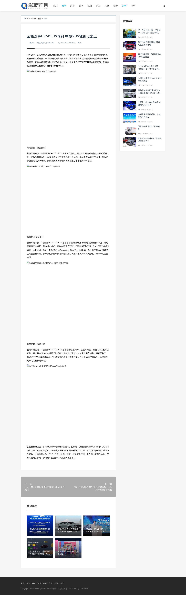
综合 (115, 5)
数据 (90, 5)
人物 (107, 5)
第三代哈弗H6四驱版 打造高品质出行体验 (149, 43)
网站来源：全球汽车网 (45, 43)
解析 (72, 5)
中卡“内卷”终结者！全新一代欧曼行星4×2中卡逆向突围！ (149, 69)
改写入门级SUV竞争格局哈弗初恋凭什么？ (149, 103)
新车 (124, 5)
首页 (55, 5)
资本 (81, 5)
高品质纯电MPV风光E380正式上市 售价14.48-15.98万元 (149, 93)
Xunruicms (84, 588)
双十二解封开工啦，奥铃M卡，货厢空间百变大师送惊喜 (149, 33)
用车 (133, 5)
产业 (98, 5)
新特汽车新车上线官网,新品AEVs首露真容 (149, 55)
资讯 (64, 5)
